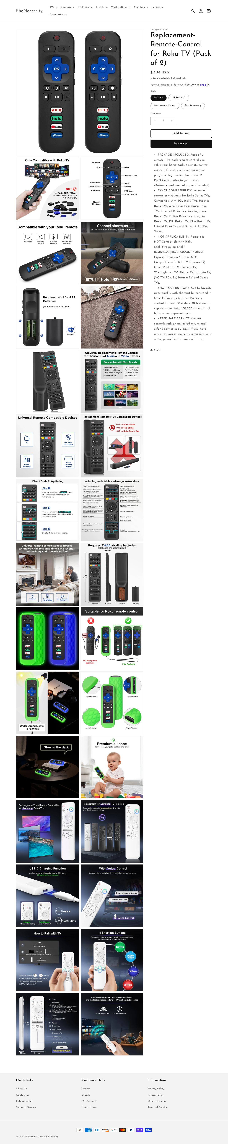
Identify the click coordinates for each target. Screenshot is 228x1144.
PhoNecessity (31, 1137)
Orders (86, 1088)
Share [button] (157, 350)
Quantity (155, 114)
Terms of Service (26, 1107)
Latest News (89, 1107)
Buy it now (181, 143)
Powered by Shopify (48, 1137)
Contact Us (23, 1095)
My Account (89, 1101)
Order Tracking (157, 1101)
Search (86, 1095)
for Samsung (193, 105)
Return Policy (156, 1095)
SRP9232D (179, 97)
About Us (21, 1088)
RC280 (158, 97)
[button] (53, 7)
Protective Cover (164, 105)
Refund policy (24, 1101)
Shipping (155, 78)
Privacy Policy (156, 1088)
